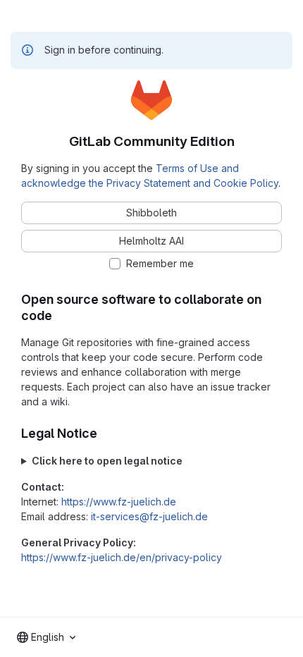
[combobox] (46, 637)
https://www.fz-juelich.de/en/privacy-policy (121, 557)
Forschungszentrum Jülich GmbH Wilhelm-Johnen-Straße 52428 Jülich (150, 461)
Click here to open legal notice (107, 461)
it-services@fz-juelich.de (149, 516)
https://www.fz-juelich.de (118, 502)
